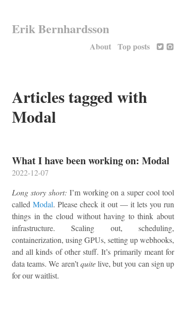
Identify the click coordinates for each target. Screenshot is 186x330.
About (100, 46)
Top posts (134, 46)
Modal (43, 204)
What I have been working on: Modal (91, 160)
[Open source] (170, 46)
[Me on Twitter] (160, 46)
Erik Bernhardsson (60, 28)
